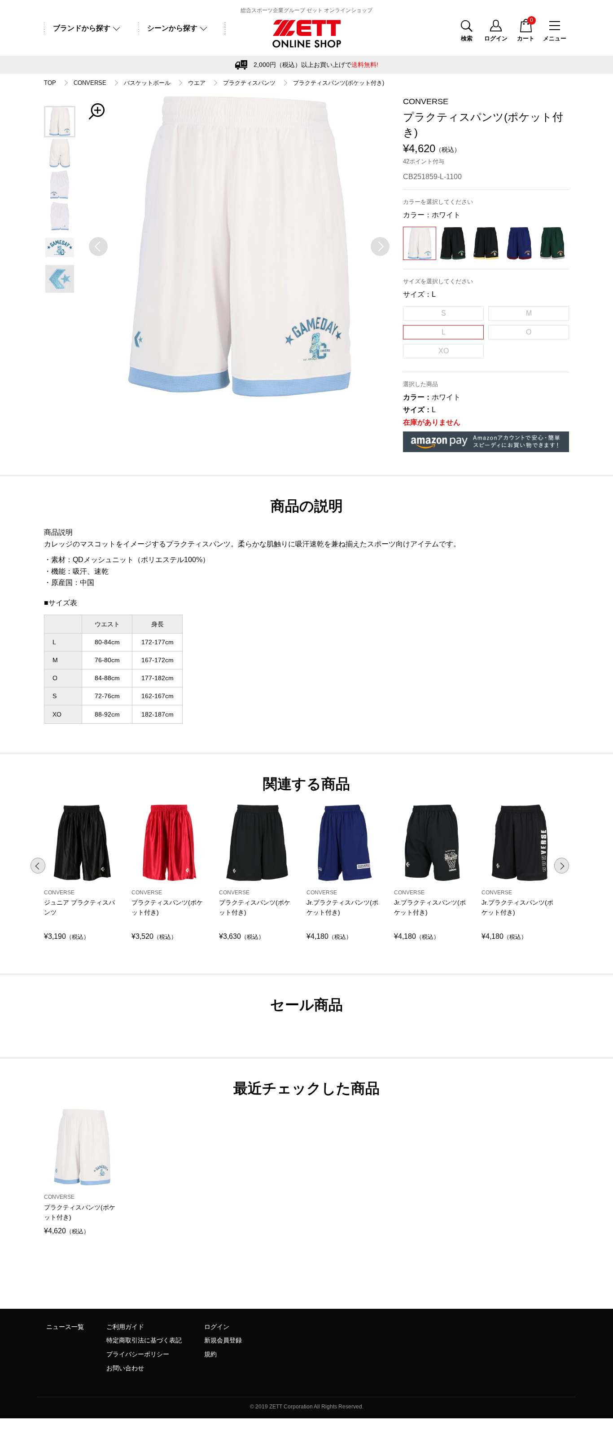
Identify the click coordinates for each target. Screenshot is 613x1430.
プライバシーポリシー (137, 1354)
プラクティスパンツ (249, 83)
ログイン (216, 1326)
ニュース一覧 (65, 1326)
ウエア (197, 83)
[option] (239, 246)
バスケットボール (147, 83)
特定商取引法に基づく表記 (144, 1340)
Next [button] (561, 865)
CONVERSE (90, 83)
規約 (210, 1354)
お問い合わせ (125, 1368)
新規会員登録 (223, 1340)
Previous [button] (38, 865)
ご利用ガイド (125, 1326)
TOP (50, 83)
